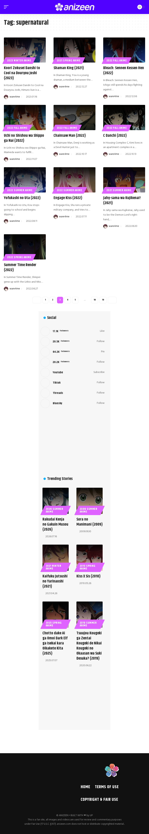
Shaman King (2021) (69, 68)
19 (103, 300)
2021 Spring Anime (69, 60)
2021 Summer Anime (119, 190)
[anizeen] (74, 7)
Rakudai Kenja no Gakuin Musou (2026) (55, 524)
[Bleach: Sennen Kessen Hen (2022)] (124, 50)
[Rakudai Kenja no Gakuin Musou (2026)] (55, 501)
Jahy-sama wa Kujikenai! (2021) (122, 200)
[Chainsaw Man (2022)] (74, 117)
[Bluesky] (73, 403)
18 (95, 300)
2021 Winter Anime (53, 567)
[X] (73, 341)
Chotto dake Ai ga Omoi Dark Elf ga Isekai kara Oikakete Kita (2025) (55, 643)
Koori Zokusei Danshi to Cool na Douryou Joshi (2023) (22, 73)
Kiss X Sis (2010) (88, 576)
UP (91, 815)
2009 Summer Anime (88, 510)
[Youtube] (73, 372)
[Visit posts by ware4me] (6, 97)
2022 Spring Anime (19, 257)
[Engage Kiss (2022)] (74, 179)
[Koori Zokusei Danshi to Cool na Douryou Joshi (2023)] (25, 50)
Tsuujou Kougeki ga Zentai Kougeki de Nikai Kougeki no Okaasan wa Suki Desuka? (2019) (89, 646)
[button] (7, 7)
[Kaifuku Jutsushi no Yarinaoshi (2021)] (55, 558)
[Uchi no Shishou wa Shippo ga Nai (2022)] (25, 117)
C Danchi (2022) (115, 136)
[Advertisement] (73, 442)
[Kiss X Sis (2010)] (89, 558)
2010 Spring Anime (87, 567)
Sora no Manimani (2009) (89, 522)
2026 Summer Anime (54, 510)
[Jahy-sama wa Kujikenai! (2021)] (124, 179)
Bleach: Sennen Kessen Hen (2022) (123, 70)
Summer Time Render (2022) (20, 267)
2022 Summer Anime (20, 190)
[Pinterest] (73, 352)
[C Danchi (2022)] (124, 117)
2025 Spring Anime (54, 624)
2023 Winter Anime (19, 60)
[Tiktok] (73, 382)
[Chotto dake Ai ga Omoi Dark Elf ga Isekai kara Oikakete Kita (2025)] (55, 615)
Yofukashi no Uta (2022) (22, 198)
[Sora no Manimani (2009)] (89, 501)
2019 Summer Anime (88, 624)
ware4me (15, 97)
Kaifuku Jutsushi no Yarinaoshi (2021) (55, 581)
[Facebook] (73, 331)
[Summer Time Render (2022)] (25, 246)
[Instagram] (73, 362)
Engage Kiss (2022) (68, 198)
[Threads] (73, 393)
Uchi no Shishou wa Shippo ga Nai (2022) (24, 138)
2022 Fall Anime (117, 60)
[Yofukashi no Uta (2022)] (25, 179)
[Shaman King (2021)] (74, 50)
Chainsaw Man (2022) (70, 136)
